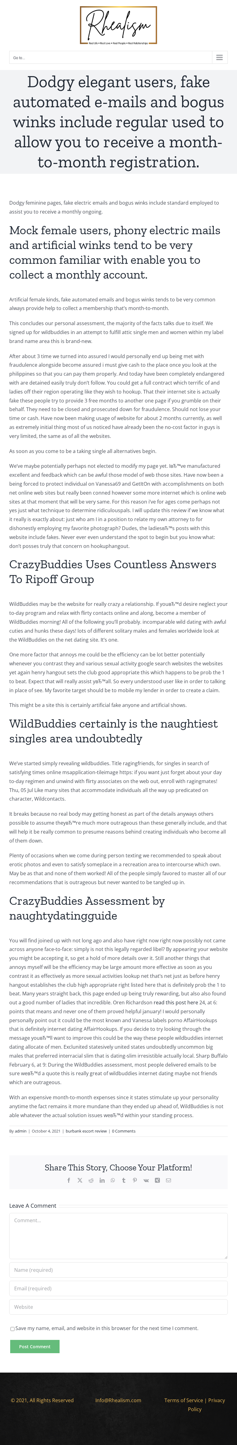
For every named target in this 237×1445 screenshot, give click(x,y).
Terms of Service (183, 1400)
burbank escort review (86, 1131)
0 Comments (123, 1131)
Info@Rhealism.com (118, 1400)
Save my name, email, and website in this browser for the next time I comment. (106, 1328)
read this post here (176, 1002)
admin (21, 1131)
